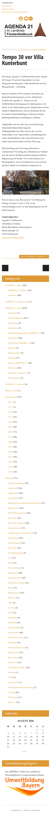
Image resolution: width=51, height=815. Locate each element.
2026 (10, 471)
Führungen (13, 572)
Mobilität (12, 622)
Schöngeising (14, 377)
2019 (10, 436)
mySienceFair (14, 627)
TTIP (10, 677)
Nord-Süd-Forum (15, 637)
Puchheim (12, 367)
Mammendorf (14, 352)
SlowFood (12, 662)
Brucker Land (11, 390)
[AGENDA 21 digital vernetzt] (25, 36)
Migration (12, 617)
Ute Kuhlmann (38, 49)
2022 (10, 451)
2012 (10, 401)
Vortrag (11, 692)
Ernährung (13, 537)
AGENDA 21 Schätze (17, 290)
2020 (23, 256)
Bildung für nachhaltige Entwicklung (24, 502)
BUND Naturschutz (17, 512)
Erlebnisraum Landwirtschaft (21, 532)
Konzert (11, 597)
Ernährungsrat (14, 542)
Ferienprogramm (15, 552)
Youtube (21, 19)
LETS (10, 612)
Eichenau (12, 313)
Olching (11, 357)
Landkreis (12, 295)
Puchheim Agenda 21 (17, 372)
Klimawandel (14, 592)
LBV (10, 602)
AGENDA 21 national (14, 384)
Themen (8, 478)
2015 (10, 416)
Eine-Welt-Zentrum (16, 522)
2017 (10, 426)
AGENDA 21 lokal (13, 308)
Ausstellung (13, 498)
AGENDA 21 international (16, 301)
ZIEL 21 (12, 702)
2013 (10, 406)
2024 (10, 461)
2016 (10, 421)
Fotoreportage (14, 567)
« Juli (24, 751)
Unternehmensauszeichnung (20, 687)
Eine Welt (12, 517)
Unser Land (13, 682)
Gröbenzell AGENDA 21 (36, 256)
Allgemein (12, 493)
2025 (10, 466)
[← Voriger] (5, 268)
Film (10, 562)
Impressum (8, 9)
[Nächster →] (46, 268)
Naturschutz (13, 632)
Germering (13, 322)
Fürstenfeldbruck (15, 317)
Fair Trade (12, 547)
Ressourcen (13, 657)
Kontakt (6, 6)
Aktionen (12, 488)
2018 (10, 431)
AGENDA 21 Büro (13, 285)
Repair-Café (13, 652)
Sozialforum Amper (17, 667)
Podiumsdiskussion (16, 647)
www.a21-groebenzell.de (13, 237)
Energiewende (14, 527)
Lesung (11, 607)
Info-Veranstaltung (16, 582)
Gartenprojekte (14, 577)
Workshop (12, 697)
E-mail (26, 19)
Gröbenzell (13, 337)
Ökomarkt (12, 642)
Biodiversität (13, 507)
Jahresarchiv (10, 396)
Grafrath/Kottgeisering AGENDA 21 (24, 332)
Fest (10, 557)
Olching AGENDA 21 (17, 362)
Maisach (12, 347)
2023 (10, 456)
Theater (11, 672)
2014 (10, 411)
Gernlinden (13, 327)
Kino (10, 587)
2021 (10, 446)
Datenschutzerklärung (15, 12)
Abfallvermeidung (16, 483)
